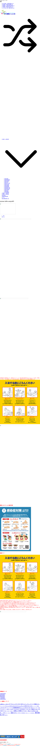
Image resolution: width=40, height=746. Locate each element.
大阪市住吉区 (6, 184)
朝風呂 (36, 709)
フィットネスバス (11, 706)
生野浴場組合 (2, 694)
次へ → (3, 216)
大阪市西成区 (6, 186)
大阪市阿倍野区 (7, 179)
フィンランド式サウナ (24, 706)
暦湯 (33, 709)
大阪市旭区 (6, 178)
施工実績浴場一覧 (5, 198)
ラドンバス (9, 707)
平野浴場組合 (2, 696)
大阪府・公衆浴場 (5, 193)
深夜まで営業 (19, 711)
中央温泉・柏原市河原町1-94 (7, 4)
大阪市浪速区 (6, 185)
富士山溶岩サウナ (3, 709)
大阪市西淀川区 (7, 187)
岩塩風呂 (12, 709)
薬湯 (13, 712)
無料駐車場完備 (5, 196)
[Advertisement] (20, 725)
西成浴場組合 (2, 695)
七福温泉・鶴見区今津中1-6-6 (7, 6)
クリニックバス (16, 704)
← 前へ (3, 215)
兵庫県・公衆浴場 (5, 194)
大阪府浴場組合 (3, 693)
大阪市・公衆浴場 (5, 139)
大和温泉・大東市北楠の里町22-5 (8, 5)
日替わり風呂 (28, 709)
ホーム (3, 197)
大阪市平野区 (6, 189)
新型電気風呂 (23, 709)
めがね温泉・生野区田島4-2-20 (7, 3)
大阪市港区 (6, 190)
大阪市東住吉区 (7, 188)
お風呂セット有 (4, 704)
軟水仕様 (3, 195)
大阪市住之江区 (7, 183)
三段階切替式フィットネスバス (22, 707)
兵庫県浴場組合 (3, 699)
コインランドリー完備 (31, 704)
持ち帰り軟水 (17, 709)
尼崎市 (8, 709)
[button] (21, 177)
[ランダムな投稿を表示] (20, 55)
